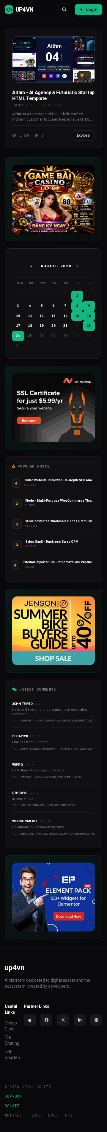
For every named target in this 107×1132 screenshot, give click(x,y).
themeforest (23, 105)
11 (30, 316)
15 (77, 316)
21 (65, 325)
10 (18, 316)
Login (91, 9)
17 (18, 325)
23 (89, 325)
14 (65, 316)
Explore (83, 135)
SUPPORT (13, 1096)
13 (53, 316)
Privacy (13, 1115)
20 (53, 325)
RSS (69, 1115)
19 (42, 325)
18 (30, 325)
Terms (35, 1115)
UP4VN (24, 9)
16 (89, 316)
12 (42, 316)
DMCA (53, 1115)
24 (18, 336)
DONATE (12, 1105)
